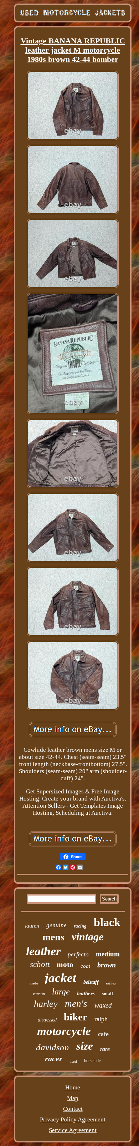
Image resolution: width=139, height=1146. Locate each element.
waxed (103, 1005)
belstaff (91, 982)
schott (40, 964)
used (73, 1061)
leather (43, 951)
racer (53, 1058)
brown (106, 965)
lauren (32, 926)
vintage (87, 936)
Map (72, 1098)
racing (80, 926)
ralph (101, 1019)
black (107, 922)
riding (111, 983)
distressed (47, 1020)
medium (108, 954)
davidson (52, 1047)
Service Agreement (73, 1130)
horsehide (92, 1060)
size (84, 1046)
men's (76, 1003)
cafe (103, 1033)
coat (85, 966)
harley (46, 1004)
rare (105, 1049)
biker (75, 1017)
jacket (60, 978)
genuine (56, 925)
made (34, 983)
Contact (73, 1108)
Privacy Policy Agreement (72, 1119)
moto (65, 964)
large (61, 991)
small (107, 993)
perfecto (78, 954)
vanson (39, 993)
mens (53, 936)
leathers (86, 993)
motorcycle (64, 1031)
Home (72, 1087)
